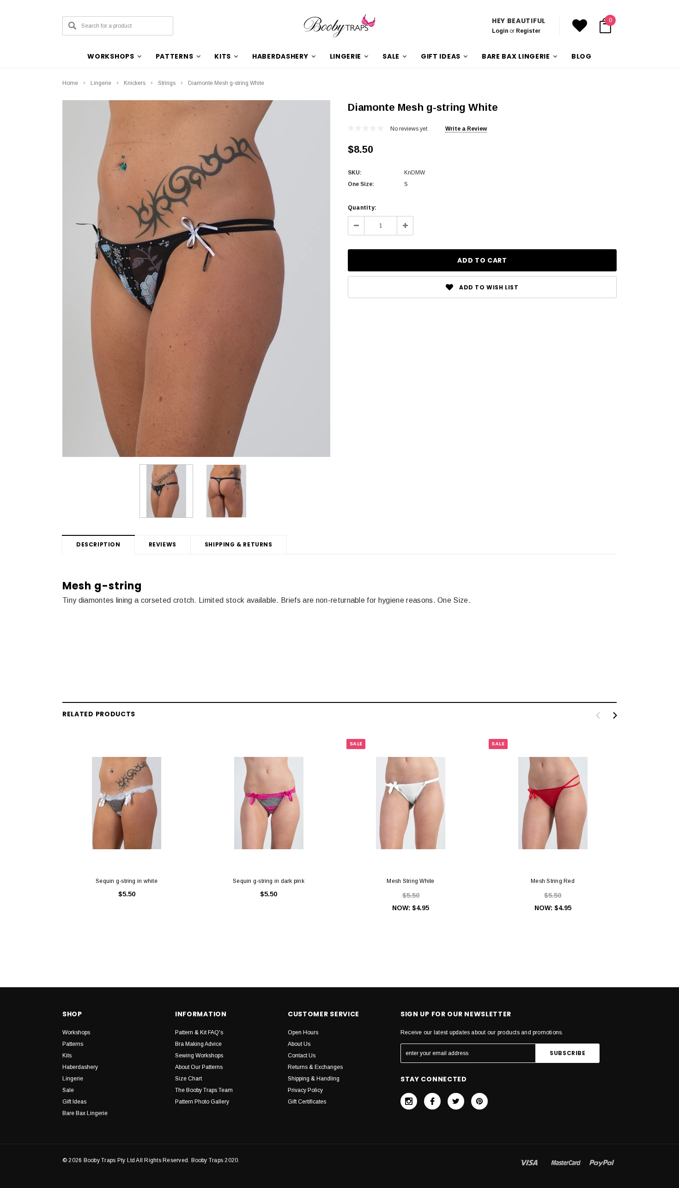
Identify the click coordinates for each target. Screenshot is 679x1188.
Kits (67, 1055)
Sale (68, 1090)
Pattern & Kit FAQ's (199, 1032)
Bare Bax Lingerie (85, 1113)
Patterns (72, 1044)
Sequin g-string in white (127, 881)
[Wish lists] (579, 25)
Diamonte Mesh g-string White (226, 83)
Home (70, 83)
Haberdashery (80, 1067)
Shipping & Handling (314, 1078)
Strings (167, 83)
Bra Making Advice (198, 1044)
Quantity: (362, 207)
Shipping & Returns (239, 544)
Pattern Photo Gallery (202, 1101)
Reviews (162, 544)
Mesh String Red (553, 881)
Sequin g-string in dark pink (268, 881)
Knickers (135, 83)
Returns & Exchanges (315, 1067)
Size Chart (188, 1078)
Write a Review (466, 129)
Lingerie (101, 83)
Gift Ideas (74, 1101)
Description (98, 544)
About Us (299, 1044)
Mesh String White (410, 881)
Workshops (76, 1032)
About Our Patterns (199, 1067)
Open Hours (303, 1032)
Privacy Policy (305, 1090)
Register (528, 31)
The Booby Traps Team (204, 1090)
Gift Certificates (307, 1101)
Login (500, 31)
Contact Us (301, 1055)
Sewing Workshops (199, 1055)
